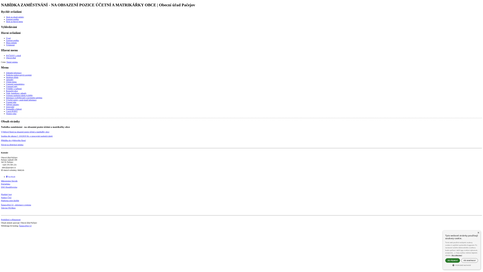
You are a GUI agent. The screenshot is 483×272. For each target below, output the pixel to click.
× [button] (478, 233)
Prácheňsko (5, 184)
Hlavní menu (9, 50)
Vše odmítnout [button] (470, 260)
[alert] (461, 250)
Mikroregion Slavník (9, 181)
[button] (461, 265)
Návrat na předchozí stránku (12, 145)
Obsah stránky (10, 121)
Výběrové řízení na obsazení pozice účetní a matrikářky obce (25, 132)
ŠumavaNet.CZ (25, 226)
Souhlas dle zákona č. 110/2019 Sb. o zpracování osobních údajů (27, 136)
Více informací (457, 255)
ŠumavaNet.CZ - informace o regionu (16, 205)
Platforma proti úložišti (10, 201)
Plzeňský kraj (6, 194)
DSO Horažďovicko (9, 187)
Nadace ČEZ (6, 198)
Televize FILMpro (8, 208)
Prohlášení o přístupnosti (11, 220)
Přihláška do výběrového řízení (13, 140)
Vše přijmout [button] (453, 260)
